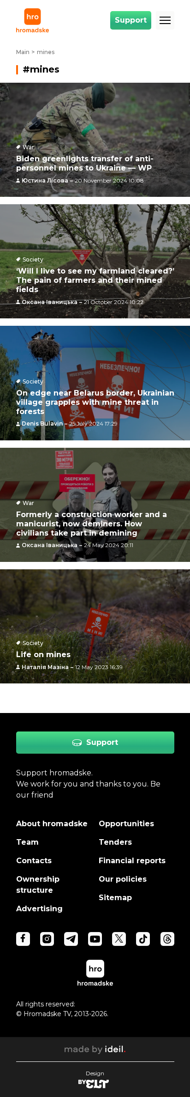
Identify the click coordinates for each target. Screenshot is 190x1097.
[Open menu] (165, 20)
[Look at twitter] (119, 939)
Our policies (123, 879)
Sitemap (115, 897)
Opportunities (126, 823)
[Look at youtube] (95, 939)
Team (27, 842)
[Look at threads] (167, 939)
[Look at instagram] (47, 939)
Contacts (34, 860)
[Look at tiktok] (143, 939)
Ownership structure (37, 885)
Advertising (39, 908)
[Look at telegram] (71, 939)
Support (131, 20)
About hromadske (52, 823)
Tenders (115, 842)
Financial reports (132, 860)
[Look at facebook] (23, 939)
